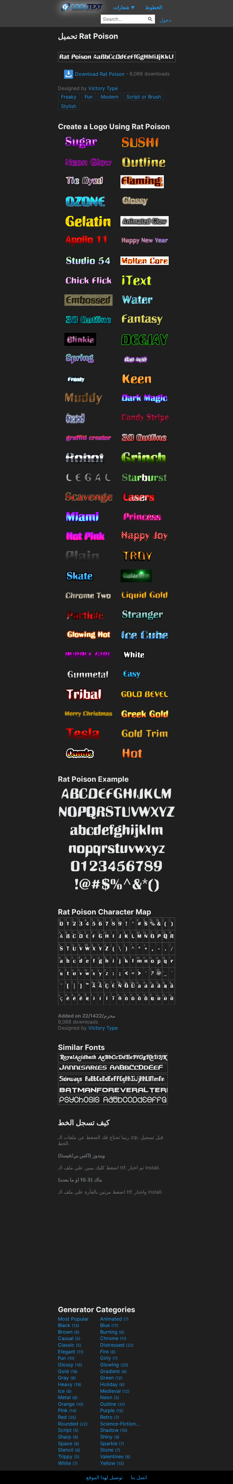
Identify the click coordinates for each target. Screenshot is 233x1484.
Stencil (69, 1450)
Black (68, 1325)
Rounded (73, 1424)
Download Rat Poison (98, 74)
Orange (70, 1404)
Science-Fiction (120, 1424)
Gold (68, 1371)
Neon (109, 1397)
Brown (68, 1332)
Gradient (113, 1371)
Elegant (70, 1352)
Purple (111, 1410)
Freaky (68, 97)
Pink (67, 1410)
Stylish (68, 106)
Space (68, 1443)
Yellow (112, 1463)
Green (111, 1378)
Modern (109, 97)
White (68, 1463)
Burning (112, 1332)
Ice (65, 1391)
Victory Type (103, 88)
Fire (108, 1352)
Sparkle (112, 1443)
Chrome (113, 1338)
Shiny (110, 1437)
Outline (112, 1404)
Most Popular (73, 1319)
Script (68, 1430)
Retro (109, 1417)
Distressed (117, 1345)
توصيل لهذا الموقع (104, 1477)
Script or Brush (144, 97)
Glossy (70, 1365)
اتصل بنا (139, 1477)
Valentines (115, 1456)
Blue (109, 1325)
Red (67, 1417)
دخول (165, 20)
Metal (68, 1397)
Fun (89, 97)
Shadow (113, 1430)
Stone (110, 1450)
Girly (109, 1358)
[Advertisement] (29, 122)
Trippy (68, 1456)
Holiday (112, 1384)
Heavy (69, 1384)
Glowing (114, 1365)
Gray (67, 1378)
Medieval (115, 1391)
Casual (69, 1338)
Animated (114, 1319)
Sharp (68, 1437)
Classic (69, 1345)
